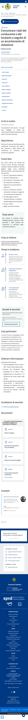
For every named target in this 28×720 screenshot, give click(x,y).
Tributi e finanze (13, 647)
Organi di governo (13, 616)
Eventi (13, 660)
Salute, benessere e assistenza (13, 650)
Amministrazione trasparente (13, 668)
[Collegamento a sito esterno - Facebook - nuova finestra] (12, 692)
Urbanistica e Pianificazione (13, 639)
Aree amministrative (13, 614)
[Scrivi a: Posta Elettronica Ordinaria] (13, 682)
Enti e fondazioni (13, 620)
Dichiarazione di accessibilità (13, 703)
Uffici (13, 618)
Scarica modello (8, 477)
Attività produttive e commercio (13, 637)
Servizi (6, 13)
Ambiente (13, 649)
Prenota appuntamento (13, 697)
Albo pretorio (13, 666)
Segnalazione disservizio (13, 701)
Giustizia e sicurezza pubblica (13, 645)
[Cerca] (25, 6)
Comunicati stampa (13, 658)
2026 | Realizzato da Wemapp (14, 713)
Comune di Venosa (16, 7)
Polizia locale (12, 13)
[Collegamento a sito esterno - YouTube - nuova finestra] (14, 692)
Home (2, 13)
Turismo (13, 641)
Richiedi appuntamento (11, 324)
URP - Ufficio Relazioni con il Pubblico (13, 683)
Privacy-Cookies (5, 709)
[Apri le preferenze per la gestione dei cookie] (2, 717)
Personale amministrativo (13, 624)
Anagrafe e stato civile (13, 631)
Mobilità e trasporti (13, 643)
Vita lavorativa (13, 635)
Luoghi (13, 626)
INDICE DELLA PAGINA (7, 67)
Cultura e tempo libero (13, 633)
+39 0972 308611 (13, 679)
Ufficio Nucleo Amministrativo (11, 497)
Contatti (13, 671)
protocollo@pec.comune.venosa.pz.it (13, 681)
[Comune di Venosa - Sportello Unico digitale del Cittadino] (8, 6)
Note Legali (12, 709)
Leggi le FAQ (13, 699)
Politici (13, 622)
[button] (26, 1)
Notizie (13, 656)
